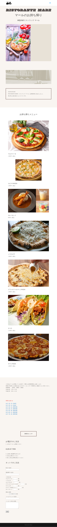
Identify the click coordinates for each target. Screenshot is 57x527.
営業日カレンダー (28, 433)
